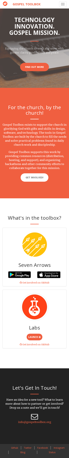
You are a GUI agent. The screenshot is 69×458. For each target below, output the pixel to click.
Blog (22, 452)
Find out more (34, 66)
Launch (33, 336)
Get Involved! (34, 177)
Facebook (42, 447)
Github (14, 447)
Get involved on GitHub (35, 282)
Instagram (59, 447)
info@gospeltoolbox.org (34, 422)
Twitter (27, 447)
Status (52, 452)
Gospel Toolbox (27, 4)
